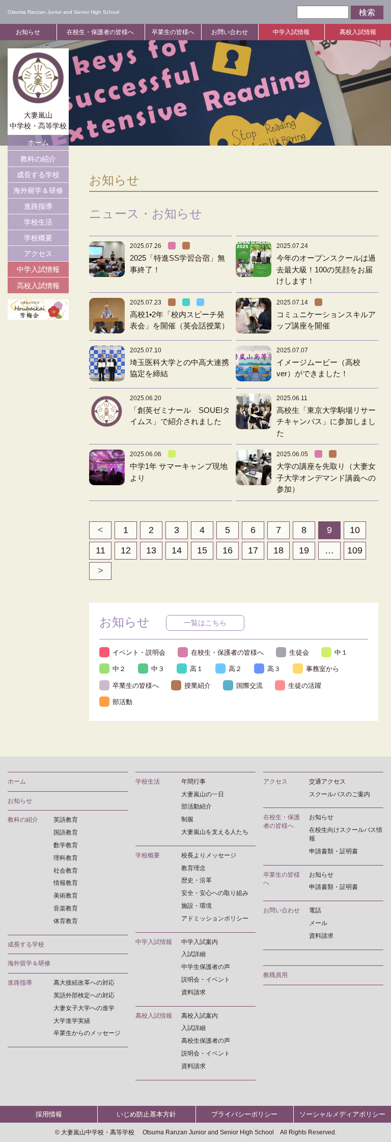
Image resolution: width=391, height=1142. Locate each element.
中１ (341, 652)
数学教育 (65, 845)
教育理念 (193, 868)
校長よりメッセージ (208, 855)
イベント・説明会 (139, 652)
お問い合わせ (229, 32)
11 (100, 550)
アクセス (38, 253)
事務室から (322, 669)
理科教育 (65, 857)
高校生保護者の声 (205, 1040)
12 (126, 550)
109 (354, 550)
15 (202, 550)
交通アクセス (327, 781)
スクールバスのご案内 (339, 794)
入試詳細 (193, 954)
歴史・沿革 (196, 880)
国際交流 (249, 685)
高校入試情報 (358, 32)
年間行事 (193, 781)
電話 (315, 910)
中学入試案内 (199, 941)
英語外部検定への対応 (84, 995)
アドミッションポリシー (214, 918)
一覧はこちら (205, 623)
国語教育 (65, 832)
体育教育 (65, 921)
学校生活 (38, 222)
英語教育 (65, 819)
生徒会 (299, 652)
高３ (274, 669)
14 (177, 550)
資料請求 (193, 992)
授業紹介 (197, 685)
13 (151, 550)
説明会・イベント (205, 979)
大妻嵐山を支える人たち (214, 831)
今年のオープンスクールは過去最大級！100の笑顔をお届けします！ (326, 269)
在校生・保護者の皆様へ (100, 32)
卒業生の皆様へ (173, 32)
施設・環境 (196, 905)
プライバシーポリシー (244, 1114)
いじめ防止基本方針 (146, 1114)
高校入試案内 (199, 1015)
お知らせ (28, 32)
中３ (157, 669)
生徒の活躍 (304, 685)
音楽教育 (65, 908)
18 (278, 550)
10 (355, 530)
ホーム (38, 142)
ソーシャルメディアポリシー (342, 1114)
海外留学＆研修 (38, 190)
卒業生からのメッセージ (87, 1033)
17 (253, 550)
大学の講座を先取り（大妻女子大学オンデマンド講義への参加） (326, 477)
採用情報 (49, 1114)
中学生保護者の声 (205, 966)
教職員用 (275, 975)
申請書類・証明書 (333, 851)
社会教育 (65, 870)
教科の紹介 (38, 159)
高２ (235, 669)
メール (318, 923)
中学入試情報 (291, 32)
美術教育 (65, 895)
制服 (187, 819)
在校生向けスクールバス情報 (345, 834)
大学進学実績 (71, 1020)
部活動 (122, 702)
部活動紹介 (196, 806)
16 (227, 550)
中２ (119, 669)
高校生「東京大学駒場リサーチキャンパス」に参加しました (326, 421)
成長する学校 (38, 175)
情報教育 (65, 882)
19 (304, 550)
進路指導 (38, 206)
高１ (196, 669)
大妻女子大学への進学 (84, 1008)
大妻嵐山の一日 (202, 794)
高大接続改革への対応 (84, 982)
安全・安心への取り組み (214, 893)
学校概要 (38, 238)
